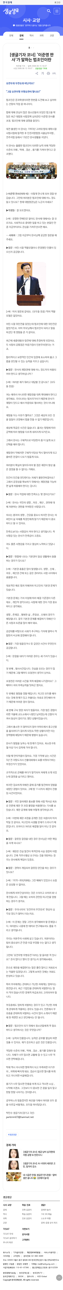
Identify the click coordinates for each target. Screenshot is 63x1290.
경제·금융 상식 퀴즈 (49, 1223)
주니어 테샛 (8, 1242)
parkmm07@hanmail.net (20, 1117)
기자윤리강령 (18, 1253)
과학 (42, 35)
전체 (11, 35)
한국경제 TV (37, 1273)
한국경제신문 (24, 1273)
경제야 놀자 (46, 1210)
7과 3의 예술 (46, 1214)
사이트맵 (6, 1256)
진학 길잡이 (27, 1210)
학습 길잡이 (27, 1214)
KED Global (42, 1277)
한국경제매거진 (9, 1277)
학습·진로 (26, 1205)
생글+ (43, 1205)
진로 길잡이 (27, 1218)
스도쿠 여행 (46, 1218)
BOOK (21, 1277)
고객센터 (16, 1256)
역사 (31, 35)
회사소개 (6, 1253)
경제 (21, 35)
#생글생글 (12, 1135)
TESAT (6, 1229)
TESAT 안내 (8, 1234)
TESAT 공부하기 (10, 1238)
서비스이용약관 (50, 1253)
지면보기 (25, 1229)
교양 (52, 35)
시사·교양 (31, 20)
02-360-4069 (37, 1256)
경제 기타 (11, 1145)
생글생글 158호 (41, 69)
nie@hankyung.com (46, 1264)
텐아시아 (30, 1277)
